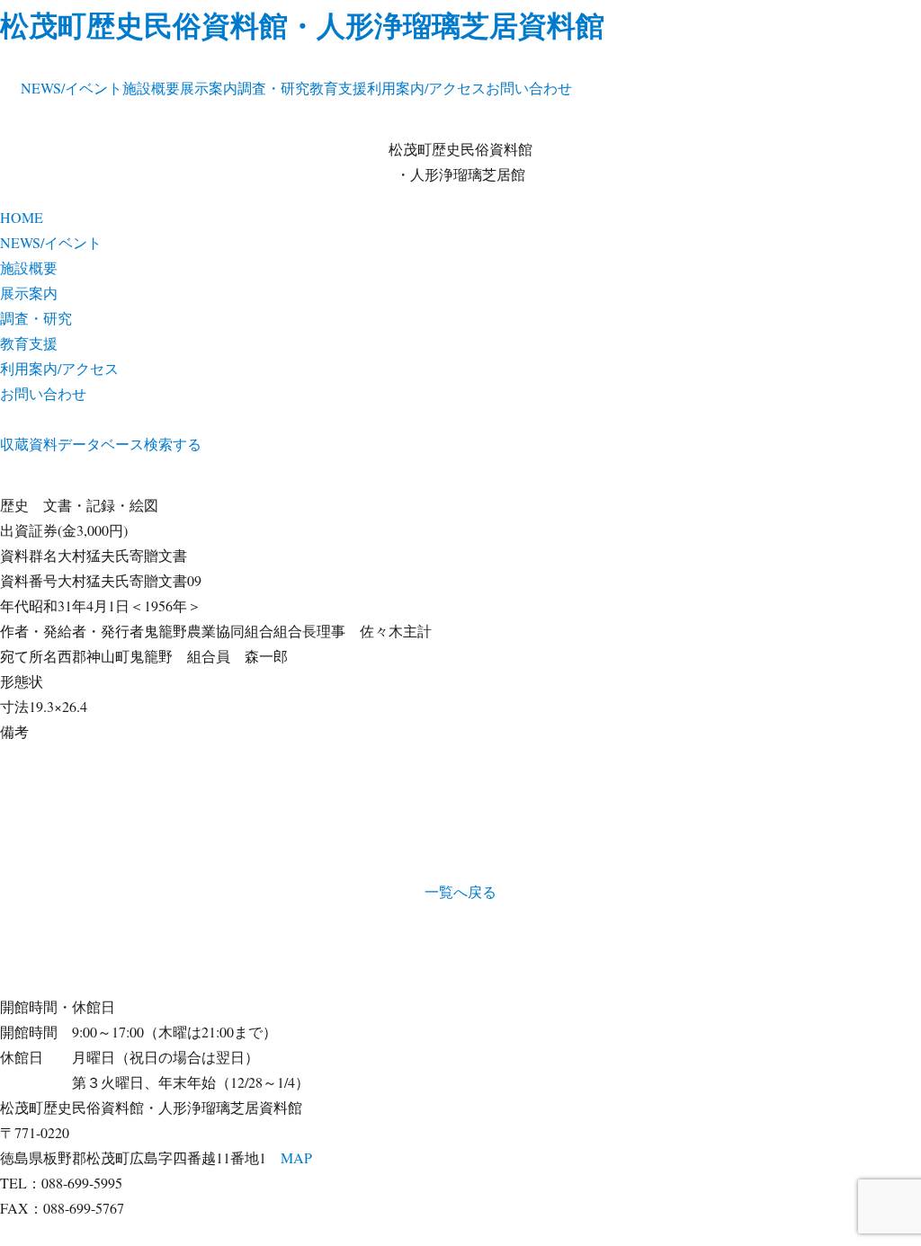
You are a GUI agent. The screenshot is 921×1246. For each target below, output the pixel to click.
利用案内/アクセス (426, 87)
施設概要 (151, 87)
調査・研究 (273, 87)
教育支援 (338, 87)
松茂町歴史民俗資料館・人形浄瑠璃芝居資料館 (302, 25)
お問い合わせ (529, 87)
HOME (21, 217)
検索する (172, 443)
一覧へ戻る (460, 891)
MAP (296, 1157)
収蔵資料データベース (72, 443)
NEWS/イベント (71, 87)
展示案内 (208, 87)
